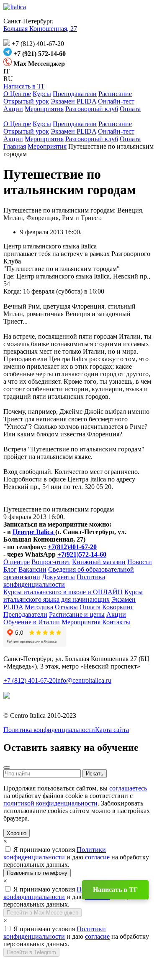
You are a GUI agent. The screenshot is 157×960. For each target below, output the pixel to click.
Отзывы (66, 606)
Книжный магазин (99, 561)
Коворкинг (118, 606)
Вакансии (32, 569)
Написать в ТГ (24, 86)
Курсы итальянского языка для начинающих (73, 595)
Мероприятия (44, 108)
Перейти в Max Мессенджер (42, 912)
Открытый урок (26, 101)
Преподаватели (75, 93)
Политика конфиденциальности (54, 580)
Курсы (42, 93)
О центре (16, 561)
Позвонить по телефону (37, 873)
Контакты (116, 622)
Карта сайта (112, 729)
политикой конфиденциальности (50, 803)
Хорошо (16, 833)
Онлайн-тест (116, 101)
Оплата (130, 108)
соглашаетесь (128, 788)
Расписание (115, 93)
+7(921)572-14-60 (81, 554)
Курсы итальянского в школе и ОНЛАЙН (63, 591)
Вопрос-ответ (50, 561)
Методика (39, 606)
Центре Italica (34, 531)
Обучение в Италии (31, 622)
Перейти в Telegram (31, 952)
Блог (10, 569)
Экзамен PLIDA (73, 101)
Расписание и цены (77, 614)
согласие (97, 857)
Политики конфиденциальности (54, 853)
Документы (58, 576)
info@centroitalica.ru (83, 680)
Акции (13, 108)
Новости (139, 561)
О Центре (17, 93)
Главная (14, 146)
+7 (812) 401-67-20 (29, 680)
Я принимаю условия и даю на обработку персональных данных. (76, 857)
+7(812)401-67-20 (72, 546)
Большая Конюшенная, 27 (40, 28)
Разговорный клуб (91, 108)
